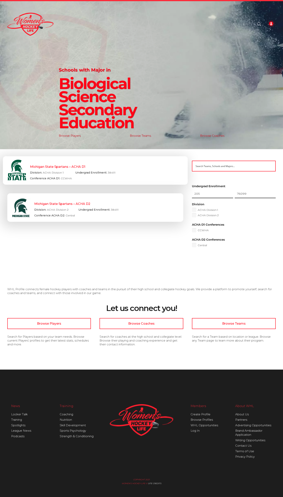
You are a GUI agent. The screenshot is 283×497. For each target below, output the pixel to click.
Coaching (66, 414)
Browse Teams (140, 135)
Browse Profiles (202, 419)
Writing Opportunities (250, 440)
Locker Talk (19, 414)
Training (16, 419)
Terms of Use (244, 451)
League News (21, 430)
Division (198, 204)
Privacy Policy (245, 456)
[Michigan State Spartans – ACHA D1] (95, 170)
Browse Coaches (212, 135)
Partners (241, 419)
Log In (195, 430)
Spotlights (18, 425)
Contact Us (243, 445)
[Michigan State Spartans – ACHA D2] (95, 207)
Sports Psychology (73, 430)
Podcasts (17, 436)
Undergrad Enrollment (208, 186)
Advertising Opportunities (253, 425)
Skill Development (73, 425)
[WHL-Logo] (30, 24)
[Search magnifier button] (270, 166)
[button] (259, 24)
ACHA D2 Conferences (208, 239)
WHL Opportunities (204, 425)
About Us (242, 414)
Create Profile (200, 414)
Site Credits (154, 483)
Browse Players (70, 135)
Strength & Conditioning (77, 436)
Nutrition (66, 419)
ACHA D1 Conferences (208, 224)
